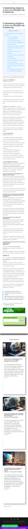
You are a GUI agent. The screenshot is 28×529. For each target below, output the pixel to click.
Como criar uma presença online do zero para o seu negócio (13, 359)
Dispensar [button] (23, 528)
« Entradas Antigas (7, 506)
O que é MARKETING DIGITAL (13, 40)
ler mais (6, 377)
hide (18, 30)
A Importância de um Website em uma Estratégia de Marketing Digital (13, 469)
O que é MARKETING (12, 39)
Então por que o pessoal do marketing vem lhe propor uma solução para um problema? (15, 47)
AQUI (7, 303)
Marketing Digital (13, 14)
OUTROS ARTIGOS (11, 58)
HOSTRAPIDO (21, 521)
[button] (9, 526)
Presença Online (21, 14)
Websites (20, 471)
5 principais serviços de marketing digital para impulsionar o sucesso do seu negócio (15, 65)
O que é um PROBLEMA (12, 37)
